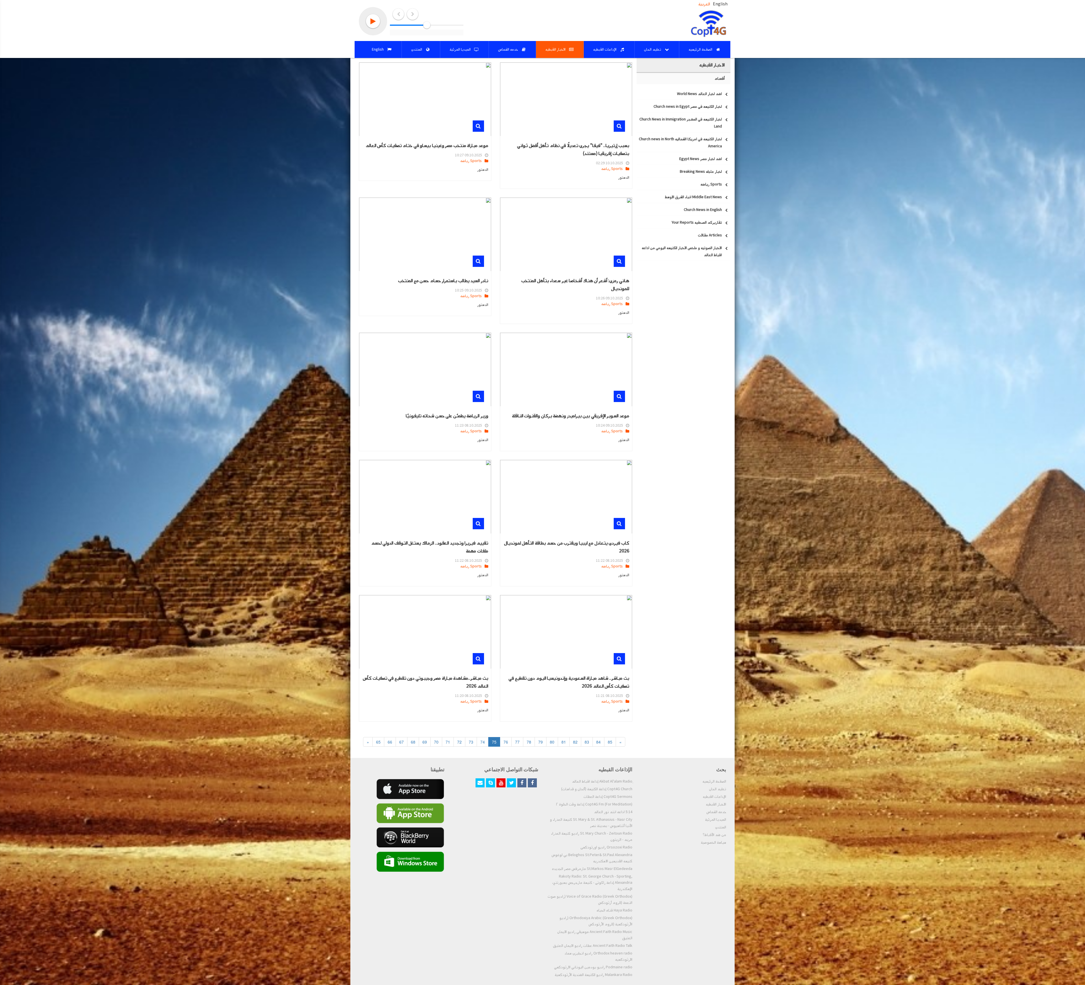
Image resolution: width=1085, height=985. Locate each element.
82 (575, 742)
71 (448, 742)
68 (413, 742)
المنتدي (720, 827)
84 (598, 742)
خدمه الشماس (716, 812)
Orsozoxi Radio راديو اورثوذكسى (606, 847)
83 (587, 742)
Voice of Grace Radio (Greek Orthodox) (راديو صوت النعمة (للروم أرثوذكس (590, 899)
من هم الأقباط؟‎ (714, 834)
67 (401, 742)
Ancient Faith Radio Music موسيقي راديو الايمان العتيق (594, 935)
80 (552, 742)
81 (563, 742)
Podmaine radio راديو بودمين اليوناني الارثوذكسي (593, 967)
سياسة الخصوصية (713, 842)
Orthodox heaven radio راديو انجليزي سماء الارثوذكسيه (598, 956)
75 (494, 742)
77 (517, 742)
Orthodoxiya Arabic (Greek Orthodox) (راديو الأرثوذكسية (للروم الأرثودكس (595, 921)
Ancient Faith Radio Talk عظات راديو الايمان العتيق (592, 945)
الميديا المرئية (715, 819)
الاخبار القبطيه (716, 804)
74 (482, 742)
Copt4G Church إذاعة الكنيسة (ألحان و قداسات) (596, 789)
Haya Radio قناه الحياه (614, 910)
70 (436, 742)
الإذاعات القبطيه (714, 796)
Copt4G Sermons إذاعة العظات (607, 796)
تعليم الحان (717, 789)
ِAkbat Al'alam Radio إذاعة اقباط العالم (602, 781)
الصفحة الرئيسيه (714, 781)
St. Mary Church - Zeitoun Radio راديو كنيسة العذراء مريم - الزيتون (591, 836)
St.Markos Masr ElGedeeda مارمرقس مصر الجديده (592, 868)
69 (424, 742)
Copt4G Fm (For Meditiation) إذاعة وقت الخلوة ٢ (594, 804)
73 (471, 742)
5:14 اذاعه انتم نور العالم (613, 812)
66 (390, 742)
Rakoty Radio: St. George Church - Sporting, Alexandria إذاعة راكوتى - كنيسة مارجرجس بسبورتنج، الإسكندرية (592, 882)
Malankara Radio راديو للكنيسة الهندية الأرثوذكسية (593, 974)
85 (610, 742)
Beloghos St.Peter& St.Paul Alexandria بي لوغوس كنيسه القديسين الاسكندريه (592, 858)
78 (529, 742)
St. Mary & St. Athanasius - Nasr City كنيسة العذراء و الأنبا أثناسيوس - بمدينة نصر (591, 822)
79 (540, 742)
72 (459, 742)
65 (378, 742)
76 (506, 742)
